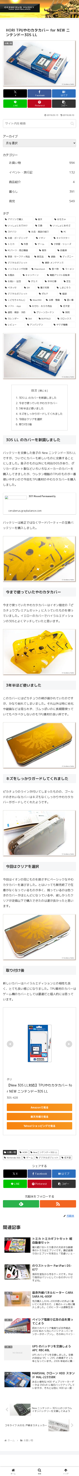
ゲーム (29, 1157)
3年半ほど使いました (31, 408)
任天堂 (67, 1157)
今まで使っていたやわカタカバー (38, 403)
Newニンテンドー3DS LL (45, 1152)
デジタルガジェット (48, 1157)
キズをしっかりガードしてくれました (41, 414)
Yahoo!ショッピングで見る (39, 1126)
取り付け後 (25, 424)
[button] (64, 103)
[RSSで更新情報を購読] (58, 1204)
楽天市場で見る (39, 1116)
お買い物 (11, 1152)
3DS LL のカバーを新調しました (38, 398)
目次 (34, 390)
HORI (24, 1152)
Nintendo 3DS (13, 1157)
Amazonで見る (40, 1107)
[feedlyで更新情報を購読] (21, 1204)
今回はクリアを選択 (30, 419)
